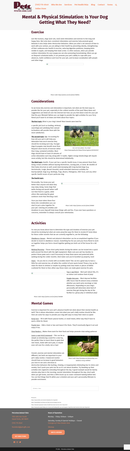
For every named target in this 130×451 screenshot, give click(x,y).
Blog (93, 4)
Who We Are (56, 4)
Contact (101, 4)
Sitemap (51, 427)
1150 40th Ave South (19, 417)
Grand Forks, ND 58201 (20, 419)
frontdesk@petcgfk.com (21, 427)
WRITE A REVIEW (56, 432)
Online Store (40, 8)
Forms (110, 4)
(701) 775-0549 (42, 4)
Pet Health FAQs (81, 4)
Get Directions (20, 436)
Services (68, 4)
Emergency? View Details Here (59, 423)
